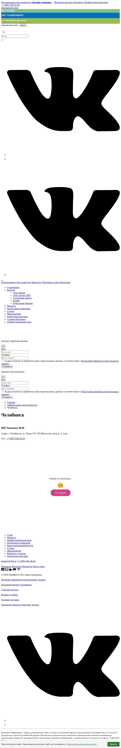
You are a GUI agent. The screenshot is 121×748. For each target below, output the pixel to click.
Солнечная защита (22, 298)
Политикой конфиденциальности (82, 744)
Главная (11, 402)
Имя (3, 349)
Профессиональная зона (96, 2)
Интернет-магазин (63, 2)
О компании (13, 287)
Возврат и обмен (9, 595)
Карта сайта (39, 566)
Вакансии (37, 282)
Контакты (78, 2)
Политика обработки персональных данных (23, 579)
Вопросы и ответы (16, 553)
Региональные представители (16, 2)
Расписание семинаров (18, 308)
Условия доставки (10, 600)
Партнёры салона (51, 282)
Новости (11, 306)
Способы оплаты (9, 589)
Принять (113, 744)
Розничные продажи (17, 316)
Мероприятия (14, 314)
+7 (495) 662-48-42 (26, 561)
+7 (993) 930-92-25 (15, 438)
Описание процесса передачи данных (20, 605)
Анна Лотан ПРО (22, 295)
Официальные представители (22, 405)
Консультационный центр (20, 545)
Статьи (10, 311)
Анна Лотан (19, 292)
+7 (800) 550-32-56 (10, 5)
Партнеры (6, 566)
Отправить (7, 366)
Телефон (5, 355)
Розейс (16, 300)
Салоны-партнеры (16, 319)
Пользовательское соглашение (16, 584)
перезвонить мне (9, 7)
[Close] (3, 346)
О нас (10, 535)
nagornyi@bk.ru (9, 561)
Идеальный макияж (23, 303)
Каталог (11, 290)
